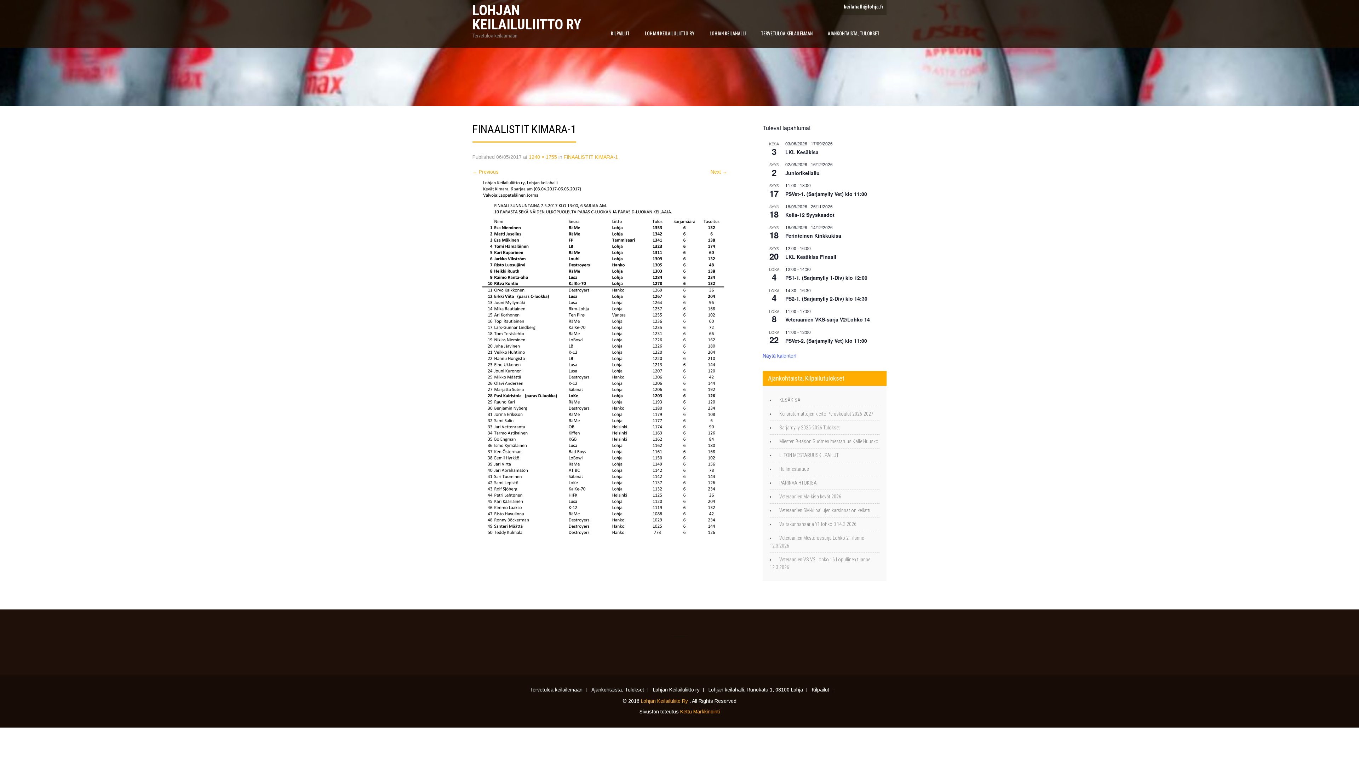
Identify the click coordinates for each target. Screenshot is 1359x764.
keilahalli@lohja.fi (863, 7)
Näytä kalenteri (779, 355)
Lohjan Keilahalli (728, 33)
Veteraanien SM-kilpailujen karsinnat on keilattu (825, 510)
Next (719, 172)
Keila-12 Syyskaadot (810, 214)
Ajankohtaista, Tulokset (853, 33)
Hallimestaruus (794, 469)
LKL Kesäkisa (802, 152)
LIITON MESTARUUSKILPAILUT (809, 455)
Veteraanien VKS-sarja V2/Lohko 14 (827, 319)
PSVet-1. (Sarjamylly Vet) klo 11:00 (826, 193)
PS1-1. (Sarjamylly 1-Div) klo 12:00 (826, 277)
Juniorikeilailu (802, 172)
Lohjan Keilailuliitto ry (669, 33)
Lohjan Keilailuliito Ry (665, 701)
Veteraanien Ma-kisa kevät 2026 (810, 496)
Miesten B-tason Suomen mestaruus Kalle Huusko (828, 441)
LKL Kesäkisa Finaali (810, 256)
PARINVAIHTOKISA (798, 483)
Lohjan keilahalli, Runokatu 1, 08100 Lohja (756, 690)
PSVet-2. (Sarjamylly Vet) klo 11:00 (826, 340)
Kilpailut (620, 33)
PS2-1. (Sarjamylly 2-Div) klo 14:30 (826, 298)
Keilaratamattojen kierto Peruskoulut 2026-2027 (826, 414)
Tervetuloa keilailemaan (787, 33)
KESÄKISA (790, 400)
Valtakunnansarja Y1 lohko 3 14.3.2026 (817, 524)
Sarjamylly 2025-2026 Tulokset (809, 427)
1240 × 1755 (543, 157)
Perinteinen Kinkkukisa (813, 235)
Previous (485, 172)
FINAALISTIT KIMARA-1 (591, 157)
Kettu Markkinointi (700, 711)
